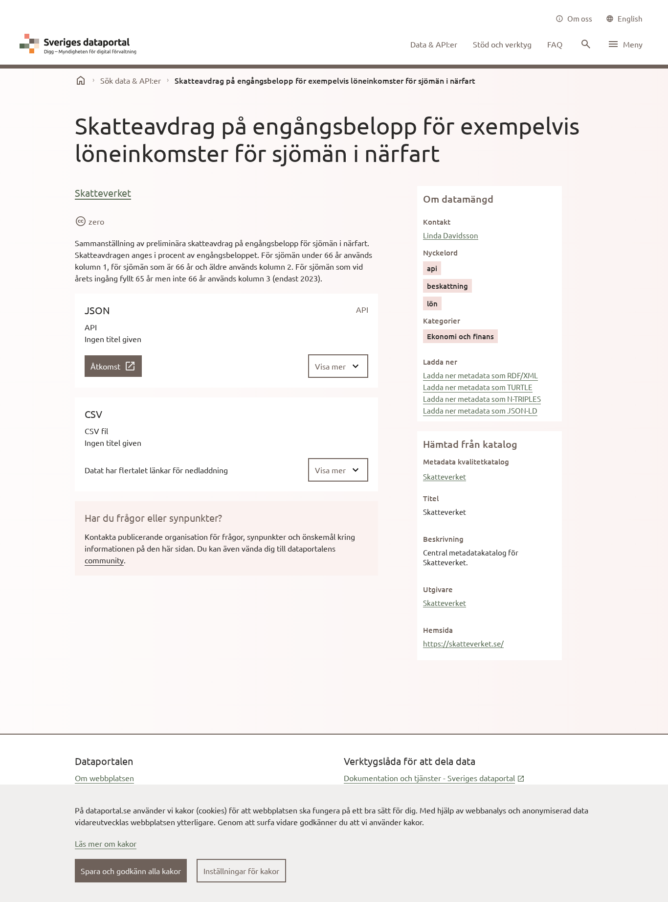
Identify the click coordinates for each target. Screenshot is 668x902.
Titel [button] (431, 498)
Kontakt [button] (436, 222)
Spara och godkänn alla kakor (131, 871)
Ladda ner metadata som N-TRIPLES (482, 398)
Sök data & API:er (130, 80)
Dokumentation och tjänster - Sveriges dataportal (434, 778)
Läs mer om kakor (105, 843)
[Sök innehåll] (585, 44)
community (104, 560)
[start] (81, 80)
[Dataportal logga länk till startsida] (80, 44)
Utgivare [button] (438, 589)
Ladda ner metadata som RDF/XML (480, 375)
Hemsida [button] (438, 630)
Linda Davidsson (450, 235)
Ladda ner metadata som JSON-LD (480, 410)
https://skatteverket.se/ (463, 643)
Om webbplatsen (104, 778)
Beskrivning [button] (443, 539)
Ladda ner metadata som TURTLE (478, 387)
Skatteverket (103, 192)
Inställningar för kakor (241, 871)
